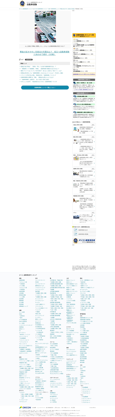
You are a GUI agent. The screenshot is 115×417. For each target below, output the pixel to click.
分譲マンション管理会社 (25, 366)
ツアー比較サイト (39, 390)
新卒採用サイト (70, 313)
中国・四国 (31, 396)
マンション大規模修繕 (24, 370)
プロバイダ (83, 293)
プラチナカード (86, 393)
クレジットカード (23, 336)
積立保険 (82, 362)
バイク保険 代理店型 (85, 323)
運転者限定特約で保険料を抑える (86, 171)
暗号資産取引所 (23, 347)
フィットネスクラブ (55, 379)
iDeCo (81, 374)
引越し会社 (38, 313)
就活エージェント (70, 280)
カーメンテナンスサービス (41, 343)
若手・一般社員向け (72, 341)
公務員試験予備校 (54, 369)
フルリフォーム (24, 381)
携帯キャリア (84, 285)
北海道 (52, 295)
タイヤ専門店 (53, 402)
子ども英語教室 (54, 343)
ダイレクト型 (23, 282)
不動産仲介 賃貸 (23, 372)
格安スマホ (84, 283)
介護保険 (82, 355)
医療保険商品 (83, 334)
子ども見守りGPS (39, 373)
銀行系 (22, 334)
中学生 (57, 332)
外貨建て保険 (83, 353)
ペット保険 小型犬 (84, 330)
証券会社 (22, 315)
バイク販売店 (38, 334)
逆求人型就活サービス (71, 283)
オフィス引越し (39, 364)
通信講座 (52, 351)
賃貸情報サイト (23, 374)
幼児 (52, 345)
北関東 (26, 394)
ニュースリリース (41, 407)
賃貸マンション (23, 375)
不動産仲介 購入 (23, 362)
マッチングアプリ (70, 370)
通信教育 (52, 330)
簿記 (55, 355)
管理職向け (70, 340)
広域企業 (83, 300)
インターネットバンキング (25, 325)
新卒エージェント (70, 316)
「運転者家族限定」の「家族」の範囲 (86, 132)
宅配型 (38, 311)
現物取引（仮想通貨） (25, 349)
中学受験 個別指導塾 (55, 315)
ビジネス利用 (39, 397)
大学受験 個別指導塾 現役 (56, 283)
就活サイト (69, 282)
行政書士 (53, 358)
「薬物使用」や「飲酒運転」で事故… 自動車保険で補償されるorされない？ (40, 68)
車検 (36, 341)
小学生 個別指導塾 (54, 326)
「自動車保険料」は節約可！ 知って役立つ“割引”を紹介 (35, 79)
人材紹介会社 (69, 318)
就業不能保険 (83, 349)
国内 (37, 394)
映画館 (68, 376)
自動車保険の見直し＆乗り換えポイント (86, 158)
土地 (32, 360)
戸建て (28, 360)
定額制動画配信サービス (41, 347)
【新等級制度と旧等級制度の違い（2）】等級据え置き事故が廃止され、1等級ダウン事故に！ (86, 206)
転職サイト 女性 (70, 289)
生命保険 (21, 298)
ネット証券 (22, 312)
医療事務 (56, 353)
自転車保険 (22, 291)
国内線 (38, 388)
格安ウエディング (70, 363)
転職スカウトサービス (71, 291)
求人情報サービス (70, 308)
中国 (93, 297)
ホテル (37, 396)
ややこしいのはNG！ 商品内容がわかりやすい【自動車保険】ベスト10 (39, 81)
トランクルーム (39, 306)
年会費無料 (23, 338)
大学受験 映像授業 (54, 291)
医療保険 (21, 300)
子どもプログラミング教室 (56, 373)
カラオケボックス (70, 385)
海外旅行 (44, 381)
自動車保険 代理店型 (85, 319)
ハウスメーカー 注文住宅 (25, 388)
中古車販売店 (38, 326)
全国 (75, 383)
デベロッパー (23, 401)
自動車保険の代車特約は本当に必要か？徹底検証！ (86, 128)
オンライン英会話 (54, 349)
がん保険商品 (83, 345)
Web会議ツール (70, 334)
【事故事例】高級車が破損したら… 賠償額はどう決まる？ (86, 185)
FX (20, 330)
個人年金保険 (83, 358)
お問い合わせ (57, 407)
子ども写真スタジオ (40, 349)
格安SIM (83, 282)
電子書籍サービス (39, 351)
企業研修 (68, 336)
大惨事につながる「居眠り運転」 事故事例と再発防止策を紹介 (86, 190)
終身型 (82, 336)
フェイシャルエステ (71, 351)
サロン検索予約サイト (71, 355)
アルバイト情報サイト (71, 285)
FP (51, 353)
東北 (23, 394)
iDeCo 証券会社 (23, 321)
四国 (82, 298)
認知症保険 (83, 351)
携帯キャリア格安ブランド (87, 287)
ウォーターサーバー (40, 280)
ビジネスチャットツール (72, 332)
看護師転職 (69, 295)
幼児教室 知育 (53, 337)
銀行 (21, 317)
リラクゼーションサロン (56, 383)
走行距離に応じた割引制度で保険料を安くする (86, 176)
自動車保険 (29, 59)
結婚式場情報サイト (71, 368)
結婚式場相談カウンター (72, 366)
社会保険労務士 (59, 356)
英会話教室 (52, 347)
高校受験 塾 (53, 293)
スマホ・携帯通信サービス (86, 280)
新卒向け (70, 343)
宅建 (52, 355)
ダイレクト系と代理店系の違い (84, 104)
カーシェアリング (39, 315)
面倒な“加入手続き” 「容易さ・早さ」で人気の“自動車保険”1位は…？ (38, 66)
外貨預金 (21, 327)
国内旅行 (38, 381)
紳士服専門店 (53, 396)
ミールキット (38, 295)
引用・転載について (65, 407)
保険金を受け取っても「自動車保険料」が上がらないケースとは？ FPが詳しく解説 (42, 73)
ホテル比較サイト (39, 384)
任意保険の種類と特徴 (82, 96)
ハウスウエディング (71, 361)
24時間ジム (53, 381)
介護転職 (68, 297)
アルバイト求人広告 (71, 322)
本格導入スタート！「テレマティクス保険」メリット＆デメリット (86, 221)
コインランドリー (39, 289)
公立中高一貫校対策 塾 (55, 319)
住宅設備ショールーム (24, 377)
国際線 (42, 388)
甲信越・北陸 (58, 297)
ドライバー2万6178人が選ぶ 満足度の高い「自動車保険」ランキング (38, 75)
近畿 (29, 368)
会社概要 (34, 407)
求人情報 (73, 407)
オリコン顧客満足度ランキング (85, 35)
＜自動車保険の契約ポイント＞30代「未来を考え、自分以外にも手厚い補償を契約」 (86, 142)
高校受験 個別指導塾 (55, 302)
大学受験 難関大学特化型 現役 (57, 287)
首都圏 (22, 368)
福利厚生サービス (39, 369)
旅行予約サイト (39, 379)
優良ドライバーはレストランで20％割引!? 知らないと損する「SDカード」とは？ (41, 70)
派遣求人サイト (70, 306)
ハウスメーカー (24, 399)
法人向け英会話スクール (56, 371)
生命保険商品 (83, 340)
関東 (76, 378)
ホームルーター (84, 289)
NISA (20, 314)
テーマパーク (69, 387)
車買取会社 (38, 323)
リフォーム (22, 379)
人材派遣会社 (69, 321)
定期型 (87, 336)
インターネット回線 (85, 302)
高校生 (52, 332)
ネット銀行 (22, 323)
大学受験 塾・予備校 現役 (56, 280)
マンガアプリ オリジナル (41, 360)
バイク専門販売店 (40, 336)
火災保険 (21, 293)
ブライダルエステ (70, 349)
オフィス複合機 (39, 367)
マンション (23, 360)
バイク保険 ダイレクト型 (86, 321)
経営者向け (70, 338)
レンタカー (38, 317)
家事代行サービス (39, 285)
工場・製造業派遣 (70, 304)
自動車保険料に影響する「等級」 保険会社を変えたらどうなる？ (37, 77)
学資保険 (21, 304)
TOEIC (52, 356)
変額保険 (82, 360)
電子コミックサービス (40, 352)
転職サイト (69, 287)
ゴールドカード (24, 342)
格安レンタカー (39, 319)
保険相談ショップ (23, 306)
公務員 (52, 360)
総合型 (38, 354)
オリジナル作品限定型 (41, 356)
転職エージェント (70, 293)
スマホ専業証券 (23, 319)
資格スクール (53, 362)
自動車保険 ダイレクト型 (86, 317)
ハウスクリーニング (40, 287)
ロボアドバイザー (23, 353)
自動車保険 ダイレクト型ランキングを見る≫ (84, 74)
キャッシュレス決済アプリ (25, 345)
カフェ (37, 345)
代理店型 (22, 283)
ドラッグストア (54, 394)
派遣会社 (68, 302)
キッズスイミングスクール (56, 385)
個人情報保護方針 (49, 407)
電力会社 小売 (38, 371)
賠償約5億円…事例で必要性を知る (85, 112)
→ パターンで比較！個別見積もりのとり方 (83, 89)
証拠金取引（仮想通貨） (26, 351)
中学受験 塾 (53, 311)
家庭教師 (52, 334)
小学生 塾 (52, 323)
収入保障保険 (84, 343)
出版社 (38, 358)
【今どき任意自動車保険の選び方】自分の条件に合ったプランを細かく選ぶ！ (86, 163)
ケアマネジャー (60, 358)
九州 (32, 368)
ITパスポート (58, 360)
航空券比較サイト (39, 383)
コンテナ (38, 310)
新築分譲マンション (24, 385)
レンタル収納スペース (41, 308)
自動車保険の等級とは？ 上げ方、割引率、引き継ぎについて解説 (86, 200)
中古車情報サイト (39, 324)
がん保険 (21, 302)
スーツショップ (54, 398)
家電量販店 (52, 392)
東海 (26, 368)
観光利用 (38, 399)
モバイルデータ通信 (85, 291)
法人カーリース (70, 328)
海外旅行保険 (22, 295)
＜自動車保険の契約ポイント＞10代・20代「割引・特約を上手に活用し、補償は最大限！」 (86, 149)
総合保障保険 (83, 356)
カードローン (22, 332)
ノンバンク (27, 334)
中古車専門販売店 (40, 328)
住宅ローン (22, 329)
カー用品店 (52, 400)
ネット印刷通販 (70, 330)
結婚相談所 (69, 364)
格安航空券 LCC (39, 386)
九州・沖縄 (54, 300)
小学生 (61, 332)
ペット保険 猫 (83, 332)
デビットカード (23, 343)
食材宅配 (37, 291)
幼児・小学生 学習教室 (55, 336)
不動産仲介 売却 (23, 359)
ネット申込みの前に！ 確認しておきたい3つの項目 (86, 215)
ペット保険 (22, 297)
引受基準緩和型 (85, 338)
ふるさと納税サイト (40, 304)
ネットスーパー (39, 298)
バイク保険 (22, 285)
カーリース (38, 321)
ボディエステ (69, 353)
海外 (41, 394)
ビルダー (22, 392)
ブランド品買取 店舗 (40, 362)
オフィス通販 (38, 365)
